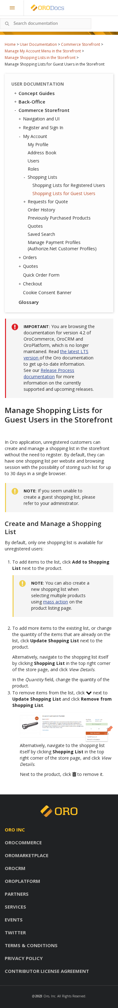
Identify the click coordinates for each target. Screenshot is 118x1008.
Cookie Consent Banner (47, 292)
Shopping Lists (42, 177)
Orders (30, 257)
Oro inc (15, 829)
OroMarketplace (26, 855)
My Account (35, 136)
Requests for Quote (48, 201)
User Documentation (38, 44)
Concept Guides (37, 93)
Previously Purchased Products (59, 218)
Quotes (35, 226)
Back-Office (32, 101)
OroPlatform (22, 881)
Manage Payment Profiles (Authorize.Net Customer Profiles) (62, 245)
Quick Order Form (41, 275)
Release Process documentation (49, 373)
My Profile (38, 144)
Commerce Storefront (80, 44)
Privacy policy (24, 958)
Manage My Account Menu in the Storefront (43, 51)
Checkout (32, 284)
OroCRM (15, 868)
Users (33, 161)
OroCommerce (23, 842)
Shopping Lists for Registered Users (68, 185)
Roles (33, 169)
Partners (17, 894)
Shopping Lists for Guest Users (63, 193)
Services (15, 907)
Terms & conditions (31, 945)
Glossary (29, 302)
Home (10, 44)
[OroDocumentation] (57, 8)
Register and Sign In (43, 127)
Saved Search (41, 234)
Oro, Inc (49, 996)
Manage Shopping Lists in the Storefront (40, 57)
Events (14, 919)
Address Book (42, 153)
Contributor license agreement (47, 971)
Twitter (15, 932)
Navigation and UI (41, 119)
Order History (41, 210)
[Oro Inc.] (40, 7)
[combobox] (45, 24)
